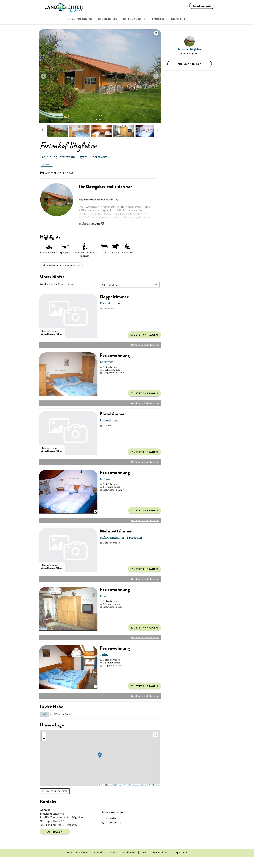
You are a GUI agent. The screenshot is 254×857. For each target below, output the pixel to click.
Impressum (180, 852)
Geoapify (119, 785)
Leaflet (103, 785)
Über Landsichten (77, 852)
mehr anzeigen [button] (89, 223)
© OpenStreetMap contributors (135, 785)
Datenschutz (160, 852)
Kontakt (178, 19)
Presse (113, 852)
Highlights (107, 19)
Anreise (158, 19)
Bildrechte (129, 852)
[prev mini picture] (42, 130)
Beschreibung (79, 19)
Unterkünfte (134, 19)
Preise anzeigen (189, 63)
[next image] (156, 76)
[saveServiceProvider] (156, 33)
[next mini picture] (157, 130)
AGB (144, 852)
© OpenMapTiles (153, 785)
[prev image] (43, 76)
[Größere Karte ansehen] (155, 734)
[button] (130, 285)
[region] (100, 758)
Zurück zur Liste (201, 6)
